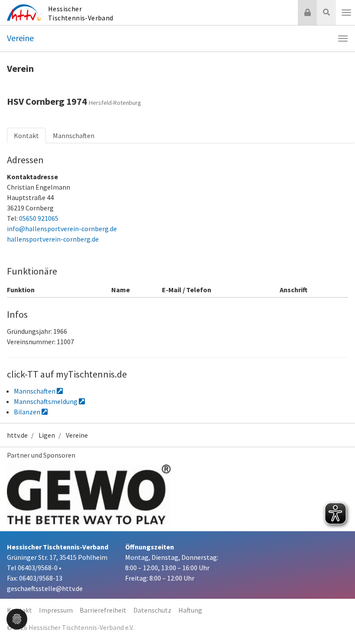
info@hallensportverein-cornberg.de (62, 228)
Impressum (56, 610)
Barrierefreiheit (103, 610)
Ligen (47, 435)
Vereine (20, 37)
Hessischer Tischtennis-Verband (80, 13)
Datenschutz (152, 610)
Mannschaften (73, 135)
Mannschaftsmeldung (46, 401)
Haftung (190, 610)
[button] (17, 618)
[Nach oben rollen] (337, 611)
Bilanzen (28, 411)
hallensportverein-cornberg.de (53, 239)
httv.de (17, 435)
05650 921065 (38, 218)
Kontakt (26, 135)
